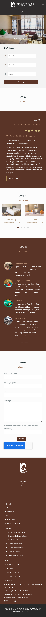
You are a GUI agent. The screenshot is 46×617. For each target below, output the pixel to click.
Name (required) (10, 374)
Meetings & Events (13, 565)
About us (9, 508)
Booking (10, 580)
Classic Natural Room (15, 540)
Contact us (10, 512)
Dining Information (13, 523)
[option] (11, 214)
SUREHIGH (29, 612)
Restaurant (10, 561)
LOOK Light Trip (14, 576)
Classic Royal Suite (14, 551)
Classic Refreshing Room (16, 547)
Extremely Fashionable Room (17, 536)
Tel (5, 391)
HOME (8, 504)
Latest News (11, 519)
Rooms (8, 528)
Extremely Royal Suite (15, 555)
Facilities (10, 568)
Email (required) (11, 383)
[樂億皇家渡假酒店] (23, 4)
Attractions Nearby (13, 572)
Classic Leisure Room (15, 544)
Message (7, 400)
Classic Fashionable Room (16, 532)
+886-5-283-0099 (23, 591)
